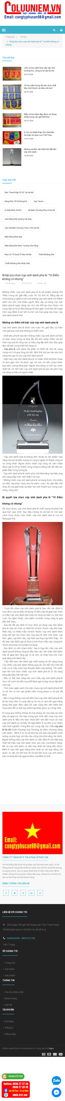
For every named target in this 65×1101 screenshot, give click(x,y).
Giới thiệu (9, 969)
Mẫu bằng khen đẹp (13, 237)
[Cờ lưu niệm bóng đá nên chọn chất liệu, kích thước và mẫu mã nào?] (12, 97)
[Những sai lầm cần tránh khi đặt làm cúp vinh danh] (12, 157)
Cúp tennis (38, 201)
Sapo (51, 1048)
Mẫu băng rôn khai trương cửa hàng (21, 246)
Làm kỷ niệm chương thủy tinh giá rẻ (22, 228)
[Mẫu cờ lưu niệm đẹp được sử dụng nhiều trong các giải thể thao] (12, 120)
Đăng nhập (10, 1034)
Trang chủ (9, 963)
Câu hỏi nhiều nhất (14, 992)
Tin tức (23, 37)
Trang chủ (11, 37)
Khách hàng (10, 998)
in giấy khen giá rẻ (13, 210)
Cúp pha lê (9, 349)
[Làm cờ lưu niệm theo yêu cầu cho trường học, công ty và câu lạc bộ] (12, 73)
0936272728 (16, 1076)
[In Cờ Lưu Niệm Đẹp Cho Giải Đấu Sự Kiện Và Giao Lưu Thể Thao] (12, 138)
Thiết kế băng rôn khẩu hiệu (17, 263)
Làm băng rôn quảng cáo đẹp (18, 219)
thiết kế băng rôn (46, 254)
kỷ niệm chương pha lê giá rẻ (41, 210)
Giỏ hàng (9, 1021)
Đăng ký (8, 1027)
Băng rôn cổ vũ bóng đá (16, 201)
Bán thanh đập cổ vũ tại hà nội (19, 192)
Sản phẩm (9, 975)
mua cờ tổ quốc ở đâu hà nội (18, 254)
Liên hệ (8, 1004)
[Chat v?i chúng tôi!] (56, 1092)
